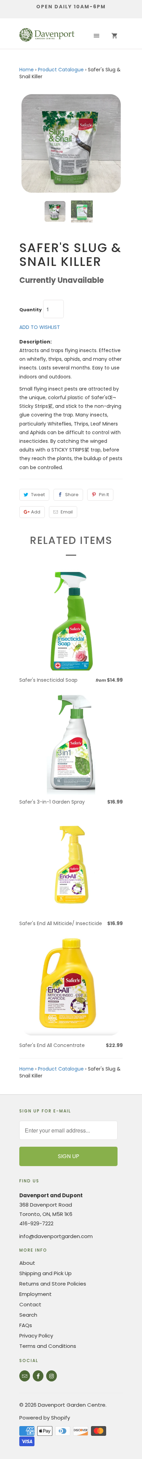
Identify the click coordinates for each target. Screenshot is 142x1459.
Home (26, 69)
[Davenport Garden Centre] (46, 36)
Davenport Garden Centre (71, 1404)
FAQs (25, 1325)
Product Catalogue (61, 69)
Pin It (104, 494)
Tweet (38, 494)
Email (67, 512)
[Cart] (114, 36)
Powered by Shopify (44, 1417)
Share (72, 494)
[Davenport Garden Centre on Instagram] (51, 1375)
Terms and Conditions (47, 1346)
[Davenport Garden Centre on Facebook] (38, 1375)
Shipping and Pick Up (45, 1273)
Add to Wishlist (39, 327)
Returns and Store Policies (52, 1283)
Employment (35, 1294)
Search (28, 1314)
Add (35, 512)
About (27, 1262)
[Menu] (96, 36)
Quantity (30, 310)
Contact (30, 1304)
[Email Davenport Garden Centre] (24, 1375)
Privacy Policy (36, 1335)
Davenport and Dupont (51, 1195)
